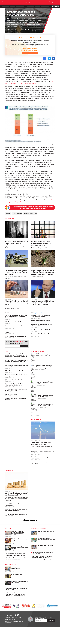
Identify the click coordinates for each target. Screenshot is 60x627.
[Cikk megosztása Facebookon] (44, 58)
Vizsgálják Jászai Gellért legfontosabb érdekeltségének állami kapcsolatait (45, 395)
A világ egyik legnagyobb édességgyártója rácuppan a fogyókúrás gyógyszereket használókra (18, 533)
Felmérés (8, 213)
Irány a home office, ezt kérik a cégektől (15, 555)
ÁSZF (12, 617)
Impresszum (7, 617)
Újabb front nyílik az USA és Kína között (14, 379)
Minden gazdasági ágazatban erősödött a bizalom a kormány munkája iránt (42, 560)
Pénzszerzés (9, 470)
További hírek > (35, 415)
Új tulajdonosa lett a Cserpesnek (46, 545)
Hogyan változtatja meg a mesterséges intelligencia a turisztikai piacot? (40, 316)
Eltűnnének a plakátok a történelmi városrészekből (19, 582)
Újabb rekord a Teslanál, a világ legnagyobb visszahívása (15, 399)
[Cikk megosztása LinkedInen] (53, 58)
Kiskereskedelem (17, 213)
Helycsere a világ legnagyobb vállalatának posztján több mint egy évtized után (15, 384)
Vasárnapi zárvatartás (30, 213)
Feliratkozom (24, 346)
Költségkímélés (36, 419)
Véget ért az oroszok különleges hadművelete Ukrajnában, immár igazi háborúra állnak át (42, 303)
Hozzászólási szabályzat (11, 619)
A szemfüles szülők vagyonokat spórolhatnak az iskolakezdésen (43, 457)
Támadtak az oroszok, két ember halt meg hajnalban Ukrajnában (41, 325)
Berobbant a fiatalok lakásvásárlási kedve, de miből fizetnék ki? (16, 515)
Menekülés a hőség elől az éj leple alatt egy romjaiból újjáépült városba (41, 334)
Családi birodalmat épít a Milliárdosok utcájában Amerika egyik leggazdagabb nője (45, 404)
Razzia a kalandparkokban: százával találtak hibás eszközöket (46, 539)
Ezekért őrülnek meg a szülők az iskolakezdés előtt (19, 568)
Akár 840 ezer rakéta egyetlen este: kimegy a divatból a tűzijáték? (44, 354)
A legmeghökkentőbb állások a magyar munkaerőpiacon (14, 504)
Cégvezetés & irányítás (38, 528)
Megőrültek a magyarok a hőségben (14, 592)
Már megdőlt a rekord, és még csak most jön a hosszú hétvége (42, 452)
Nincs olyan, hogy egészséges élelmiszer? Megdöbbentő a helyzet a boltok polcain (16, 595)
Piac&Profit (25, 29)
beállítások (21, 621)
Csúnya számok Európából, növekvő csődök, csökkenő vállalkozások (43, 553)
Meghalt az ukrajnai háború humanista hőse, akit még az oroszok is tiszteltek (41, 243)
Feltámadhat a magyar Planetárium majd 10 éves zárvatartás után (17, 366)
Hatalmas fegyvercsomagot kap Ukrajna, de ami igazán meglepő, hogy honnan (16, 272)
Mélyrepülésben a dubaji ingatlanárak (14, 370)
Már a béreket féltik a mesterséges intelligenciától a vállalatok (19, 539)
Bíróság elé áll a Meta (16, 574)
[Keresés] (57, 2)
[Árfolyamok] (53, 2)
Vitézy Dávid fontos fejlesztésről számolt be (15, 321)
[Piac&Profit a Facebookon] (15, 615)
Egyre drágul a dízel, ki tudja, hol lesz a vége (15, 336)
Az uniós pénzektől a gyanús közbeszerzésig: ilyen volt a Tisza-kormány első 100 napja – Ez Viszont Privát (16, 316)
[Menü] (2, 2)
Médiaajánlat (18, 617)
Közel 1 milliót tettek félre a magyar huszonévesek (39, 463)
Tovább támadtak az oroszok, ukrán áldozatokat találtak (17, 326)
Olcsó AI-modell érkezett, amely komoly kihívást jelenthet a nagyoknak (15, 558)
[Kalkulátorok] (49, 2)
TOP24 (8, 313)
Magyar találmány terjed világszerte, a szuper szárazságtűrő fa (16, 375)
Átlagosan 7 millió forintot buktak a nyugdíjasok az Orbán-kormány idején (16, 303)
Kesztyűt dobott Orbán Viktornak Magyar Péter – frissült (16, 243)
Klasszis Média (8, 622)
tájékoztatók (14, 621)
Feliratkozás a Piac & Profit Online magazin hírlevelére (43, 618)
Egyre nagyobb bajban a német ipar (46, 531)
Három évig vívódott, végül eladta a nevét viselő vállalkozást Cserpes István (45, 382)
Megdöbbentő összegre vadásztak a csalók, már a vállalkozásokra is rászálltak (19, 547)
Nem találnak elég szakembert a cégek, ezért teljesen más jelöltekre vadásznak (43, 557)
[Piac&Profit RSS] (18, 615)
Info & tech (8, 528)
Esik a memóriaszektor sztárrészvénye (15, 553)
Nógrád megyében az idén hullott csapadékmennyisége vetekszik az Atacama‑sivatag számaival (42, 272)
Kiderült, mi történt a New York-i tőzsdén (41, 329)
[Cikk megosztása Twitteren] (49, 58)
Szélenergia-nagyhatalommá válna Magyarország (41, 443)
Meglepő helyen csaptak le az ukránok (40, 320)
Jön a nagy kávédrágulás (11, 394)
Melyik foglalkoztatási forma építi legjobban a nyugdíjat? (16, 494)
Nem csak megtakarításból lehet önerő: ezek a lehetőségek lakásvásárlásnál (16, 510)
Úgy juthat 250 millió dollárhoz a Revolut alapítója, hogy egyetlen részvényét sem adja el (44, 367)
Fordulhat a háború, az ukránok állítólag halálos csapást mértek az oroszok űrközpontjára (16, 361)
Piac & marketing (10, 564)
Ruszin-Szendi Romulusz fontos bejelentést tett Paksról (16, 331)
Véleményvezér (9, 218)
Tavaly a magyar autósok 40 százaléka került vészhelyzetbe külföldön (16, 390)
